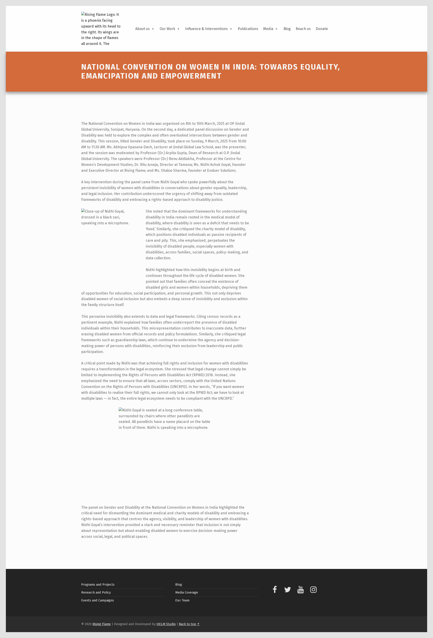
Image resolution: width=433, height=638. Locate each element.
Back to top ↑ (189, 624)
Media (268, 29)
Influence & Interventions (206, 29)
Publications (248, 29)
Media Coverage (186, 592)
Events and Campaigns (97, 600)
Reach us (303, 29)
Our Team (182, 600)
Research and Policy (96, 592)
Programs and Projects (98, 584)
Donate (322, 29)
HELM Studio (166, 624)
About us (142, 29)
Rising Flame (101, 624)
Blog (287, 29)
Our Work (167, 29)
